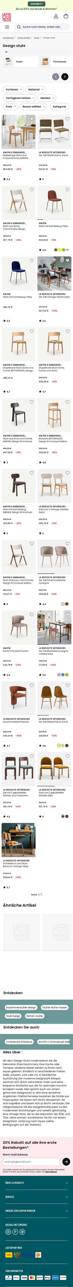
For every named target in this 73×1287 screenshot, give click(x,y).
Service (9, 1196)
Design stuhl (49, 37)
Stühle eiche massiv (54, 1007)
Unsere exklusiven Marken (20, 1210)
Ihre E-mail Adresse (15, 1154)
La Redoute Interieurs (19, 1042)
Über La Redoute (14, 1182)
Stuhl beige (13, 1016)
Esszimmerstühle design (21, 1007)
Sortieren (12, 89)
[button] (66, 16)
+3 (67, 249)
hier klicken (51, 1171)
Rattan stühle (34, 1016)
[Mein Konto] (56, 16)
